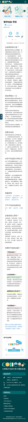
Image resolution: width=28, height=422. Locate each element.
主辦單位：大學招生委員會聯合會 (14, 377)
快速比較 (18, 341)
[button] (12, 39)
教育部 (5, 396)
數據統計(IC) (15, 197)
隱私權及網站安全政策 (10, 416)
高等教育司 (6, 398)
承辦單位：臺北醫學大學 (12, 380)
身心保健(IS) (16, 195)
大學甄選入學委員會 (8, 406)
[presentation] (4, 11)
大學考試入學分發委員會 (9, 408)
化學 (6, 208)
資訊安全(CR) (15, 199)
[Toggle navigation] (25, 2)
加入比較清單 (9, 25)
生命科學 (15, 208)
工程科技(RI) (8, 195)
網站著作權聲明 (19, 416)
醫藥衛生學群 (7, 27)
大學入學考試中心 (8, 401)
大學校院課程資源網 (8, 411)
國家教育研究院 (7, 403)
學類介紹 (14, 350)
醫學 (10, 208)
